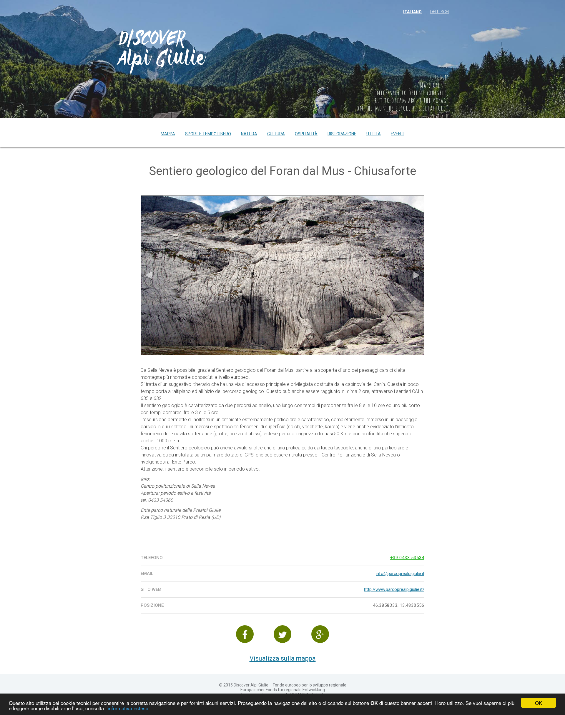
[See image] (282, 275)
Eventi (397, 133)
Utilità (373, 133)
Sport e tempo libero (208, 133)
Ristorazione (342, 133)
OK (538, 702)
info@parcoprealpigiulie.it (400, 573)
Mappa (168, 133)
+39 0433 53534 (407, 557)
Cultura (276, 133)
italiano (412, 11)
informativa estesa (128, 708)
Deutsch (439, 11)
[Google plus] (320, 634)
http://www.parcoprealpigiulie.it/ (394, 589)
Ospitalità (306, 133)
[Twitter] (282, 634)
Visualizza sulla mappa (283, 658)
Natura (249, 133)
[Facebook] (245, 634)
